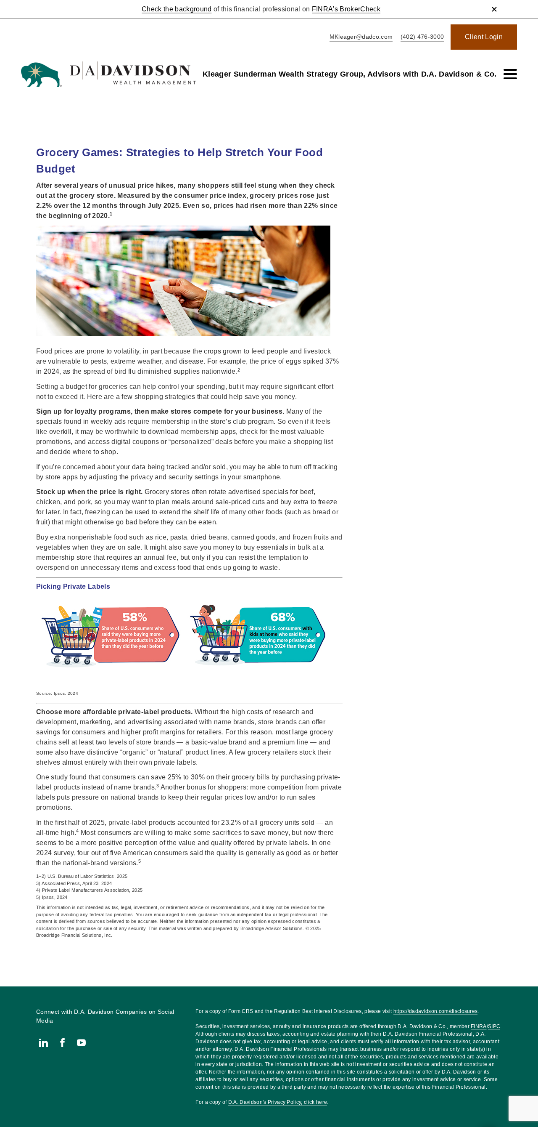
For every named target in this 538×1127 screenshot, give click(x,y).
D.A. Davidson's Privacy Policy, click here (277, 1102)
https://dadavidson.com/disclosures (435, 1011)
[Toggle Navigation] (510, 74)
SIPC (494, 1026)
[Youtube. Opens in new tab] (81, 1042)
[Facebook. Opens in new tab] (62, 1042)
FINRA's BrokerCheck (346, 9)
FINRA (479, 1026)
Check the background (176, 9)
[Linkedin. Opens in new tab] (43, 1042)
